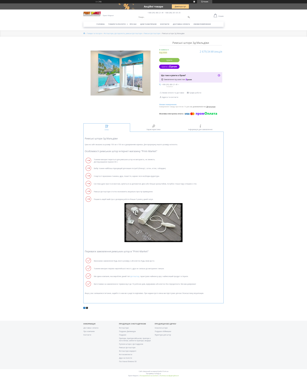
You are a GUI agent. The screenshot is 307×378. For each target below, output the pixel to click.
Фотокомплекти (125, 354)
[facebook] (84, 308)
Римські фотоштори (152, 33)
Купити (169, 60)
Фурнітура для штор (163, 335)
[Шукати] (189, 17)
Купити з (165, 67)
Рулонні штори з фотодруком (131, 344)
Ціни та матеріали (148, 24)
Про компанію (89, 331)
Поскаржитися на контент (149, 376)
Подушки (122, 335)
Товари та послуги (117, 24)
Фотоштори (124, 328)
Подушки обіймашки (163, 331)
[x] (87, 308)
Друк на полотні (125, 358)
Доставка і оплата (181, 24)
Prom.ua (165, 371)
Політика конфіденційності (169, 376)
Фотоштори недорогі (127, 351)
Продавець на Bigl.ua (153, 373)
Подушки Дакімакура (127, 331)
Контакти (164, 24)
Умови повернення (202, 24)
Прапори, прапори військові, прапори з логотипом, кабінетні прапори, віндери (135, 339)
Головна (100, 24)
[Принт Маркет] (92, 13)
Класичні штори (161, 328)
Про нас (133, 24)
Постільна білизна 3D (128, 361)
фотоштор (134, 276)
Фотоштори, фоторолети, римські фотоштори (123, 33)
